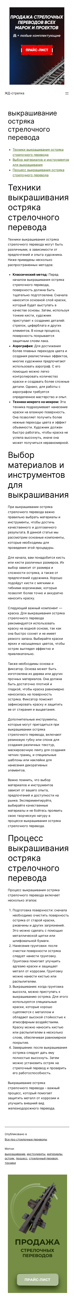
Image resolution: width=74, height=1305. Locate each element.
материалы (54, 1154)
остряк (9, 1158)
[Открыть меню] (67, 93)
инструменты (36, 1154)
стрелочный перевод (43, 1158)
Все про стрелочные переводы (26, 1139)
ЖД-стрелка (14, 93)
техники (10, 1162)
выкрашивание (15, 1154)
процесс (21, 1158)
